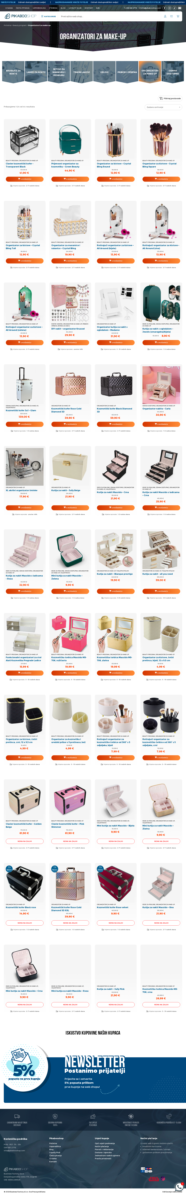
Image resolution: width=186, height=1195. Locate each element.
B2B (98, 8)
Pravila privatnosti (103, 1158)
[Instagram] (170, 8)
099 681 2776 (131, 8)
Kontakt (89, 8)
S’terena (53, 8)
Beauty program (19, 25)
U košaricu (162, 343)
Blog (63, 8)
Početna (7, 25)
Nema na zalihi (25, 841)
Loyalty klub (75, 8)
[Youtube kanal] (180, 8)
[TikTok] (175, 8)
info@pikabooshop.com (151, 8)
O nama (9, 8)
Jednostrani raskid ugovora (107, 1155)
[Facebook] (164, 8)
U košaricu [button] (26, 179)
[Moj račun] (165, 16)
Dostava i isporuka (103, 1152)
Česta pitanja (22, 8)
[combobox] (163, 107)
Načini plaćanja (102, 1146)
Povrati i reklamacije (104, 1149)
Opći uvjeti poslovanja (105, 1143)
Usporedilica (39, 8)
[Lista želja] (171, 16)
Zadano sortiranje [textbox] (155, 107)
